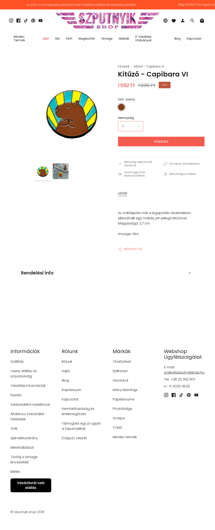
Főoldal (123, 66)
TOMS (117, 427)
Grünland (120, 380)
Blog (65, 380)
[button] (57, 38)
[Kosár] (202, 20)
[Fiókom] (182, 20)
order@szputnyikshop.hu (184, 372)
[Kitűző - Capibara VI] (43, 171)
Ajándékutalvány (24, 438)
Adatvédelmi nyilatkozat (30, 404)
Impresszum (71, 389)
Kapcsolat (70, 399)
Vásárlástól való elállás (31, 485)
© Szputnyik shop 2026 (27, 512)
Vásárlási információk (28, 385)
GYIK (14, 428)
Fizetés (15, 395)
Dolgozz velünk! (74, 438)
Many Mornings (125, 389)
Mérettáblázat (22, 447)
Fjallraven (120, 371)
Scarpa (119, 418)
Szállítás (17, 361)
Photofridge (122, 408)
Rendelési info (37, 273)
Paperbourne (123, 399)
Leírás (122, 193)
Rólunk (67, 361)
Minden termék (125, 437)
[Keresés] (192, 20)
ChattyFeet (122, 361)
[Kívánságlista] (173, 20)
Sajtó (66, 371)
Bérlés (15, 471)
